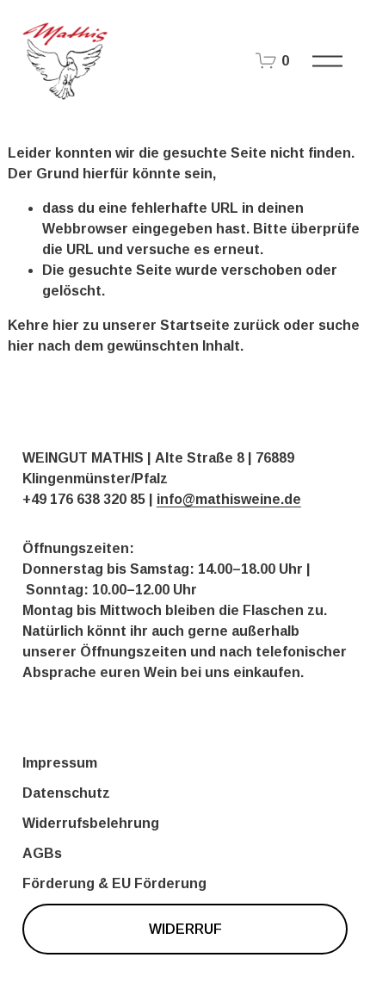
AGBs (42, 853)
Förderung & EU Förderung (114, 883)
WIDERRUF (185, 929)
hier (65, 325)
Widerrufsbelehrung (90, 823)
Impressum (59, 763)
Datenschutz (66, 793)
